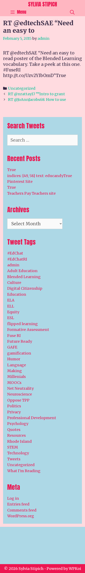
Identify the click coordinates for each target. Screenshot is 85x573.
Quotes (13, 429)
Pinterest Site (20, 181)
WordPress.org (20, 516)
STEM (12, 447)
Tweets (13, 459)
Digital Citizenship (24, 288)
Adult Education (22, 270)
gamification (19, 353)
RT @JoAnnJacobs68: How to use (37, 99)
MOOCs (14, 382)
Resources (16, 435)
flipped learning (22, 323)
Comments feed (22, 510)
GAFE (12, 347)
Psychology (17, 423)
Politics (14, 406)
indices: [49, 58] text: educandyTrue (39, 175)
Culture (14, 282)
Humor (13, 359)
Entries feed (18, 504)
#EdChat (15, 253)
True (11, 169)
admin (13, 265)
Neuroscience (19, 394)
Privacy (14, 412)
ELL (10, 306)
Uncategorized (21, 88)
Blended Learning (24, 276)
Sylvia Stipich (42, 4)
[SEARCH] (72, 12)
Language (16, 365)
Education (16, 294)
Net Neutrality (20, 388)
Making (14, 370)
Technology (18, 453)
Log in (13, 498)
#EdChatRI (17, 259)
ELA (10, 300)
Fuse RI (14, 335)
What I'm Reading (23, 470)
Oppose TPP (18, 400)
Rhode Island (19, 441)
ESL (10, 317)
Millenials (16, 376)
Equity (13, 312)
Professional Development (31, 417)
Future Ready (19, 341)
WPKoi (75, 568)
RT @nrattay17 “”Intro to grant (36, 94)
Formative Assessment (28, 329)
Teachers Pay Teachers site (31, 193)
